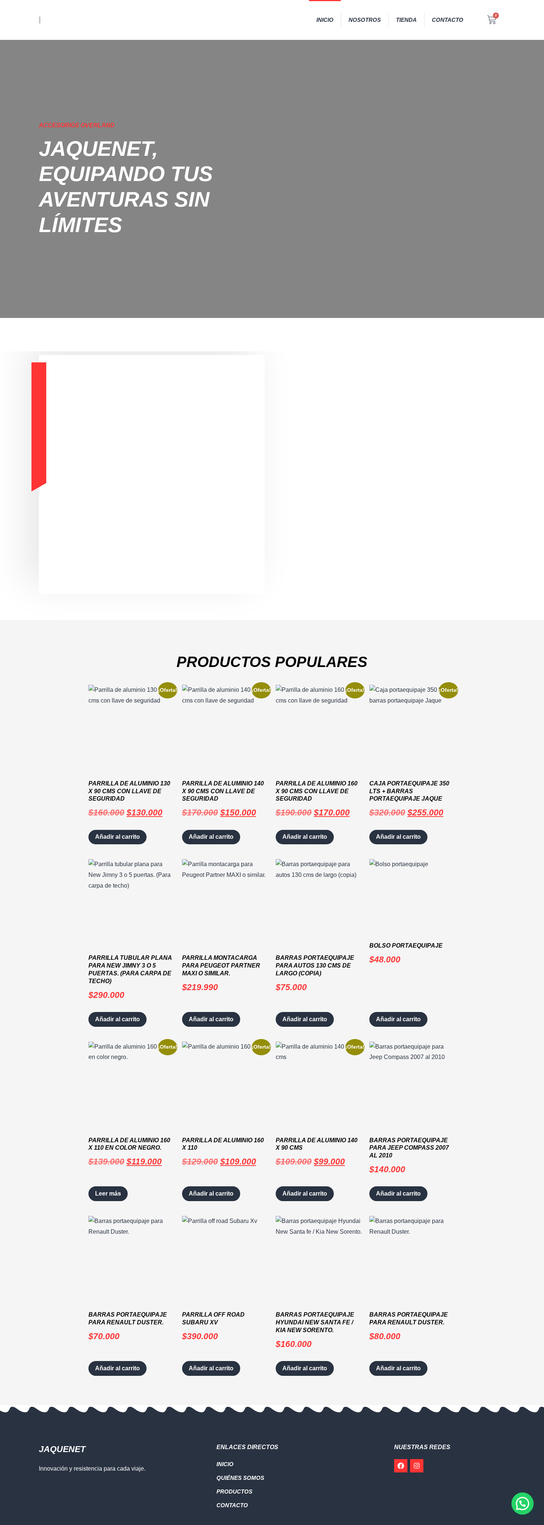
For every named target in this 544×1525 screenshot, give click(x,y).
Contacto (447, 20)
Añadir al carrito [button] (117, 837)
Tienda (406, 20)
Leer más (108, 1193)
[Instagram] (416, 1465)
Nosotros (365, 20)
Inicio (324, 20)
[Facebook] (400, 1465)
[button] (522, 1503)
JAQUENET (62, 1449)
